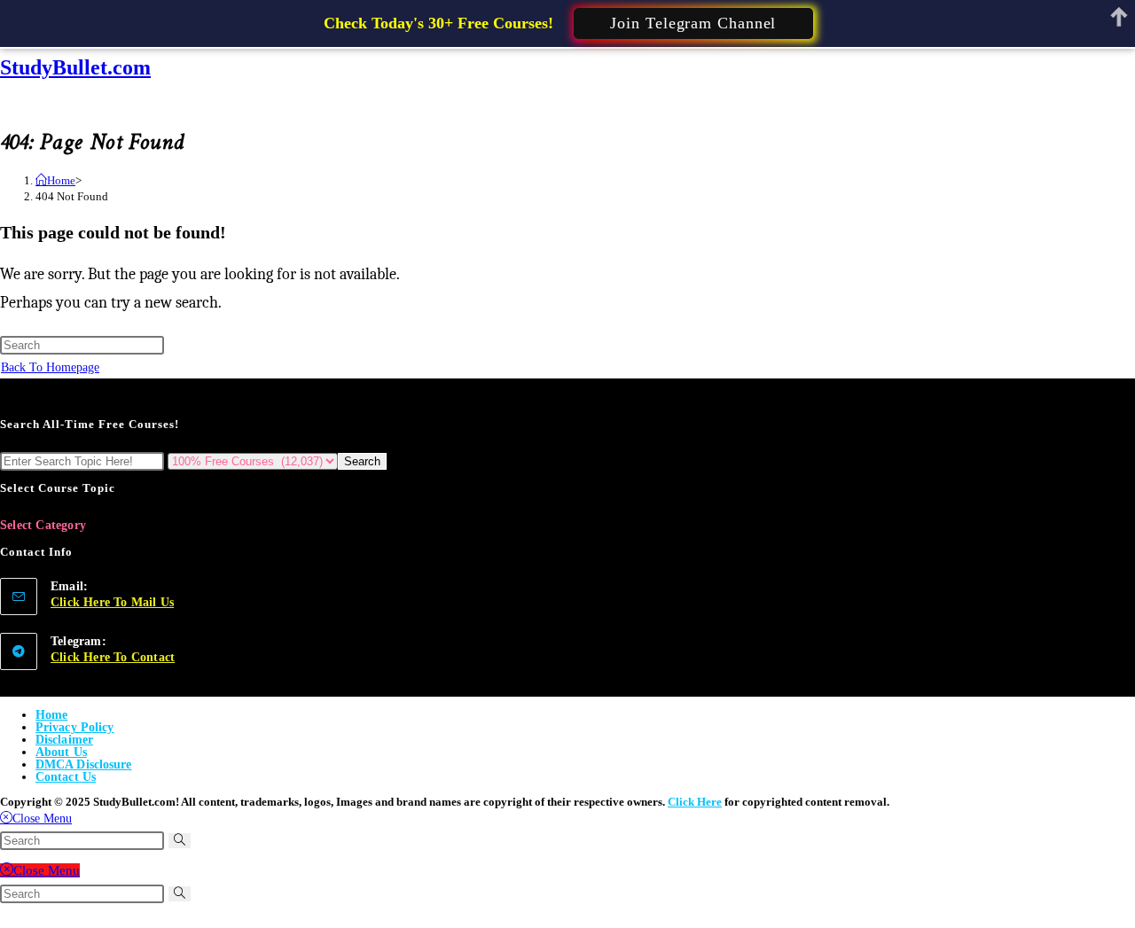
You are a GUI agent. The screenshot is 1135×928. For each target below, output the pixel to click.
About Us (61, 752)
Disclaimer (64, 739)
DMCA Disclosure (83, 764)
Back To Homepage (50, 367)
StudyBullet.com (75, 67)
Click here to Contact (113, 657)
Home (51, 714)
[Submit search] (180, 840)
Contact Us (65, 777)
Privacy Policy (74, 727)
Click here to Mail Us (112, 602)
